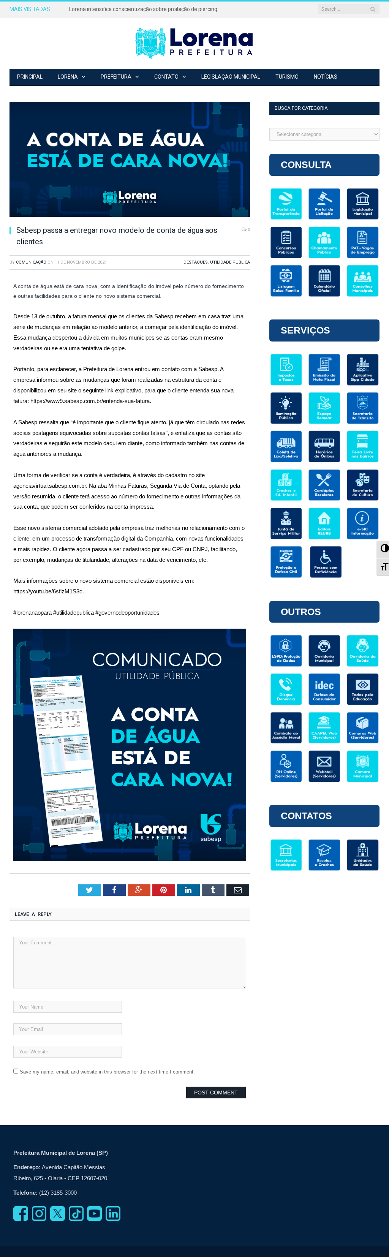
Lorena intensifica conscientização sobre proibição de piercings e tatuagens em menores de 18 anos (147, 9)
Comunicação (31, 262)
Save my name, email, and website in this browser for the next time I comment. (107, 1072)
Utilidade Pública (230, 262)
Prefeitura (116, 77)
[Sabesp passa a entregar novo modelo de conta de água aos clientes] (129, 160)
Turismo (287, 77)
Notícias (325, 77)
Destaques (195, 262)
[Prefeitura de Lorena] (194, 43)
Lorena (68, 77)
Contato (166, 77)
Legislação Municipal (230, 77)
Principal (30, 77)
